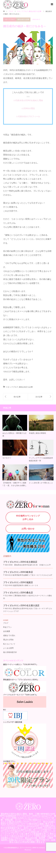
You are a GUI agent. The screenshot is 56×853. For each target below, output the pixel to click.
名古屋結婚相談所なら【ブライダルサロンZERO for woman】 (25, 847)
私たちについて (9, 644)
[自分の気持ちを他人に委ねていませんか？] (15, 396)
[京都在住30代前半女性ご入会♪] (40, 396)
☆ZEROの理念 (28, 108)
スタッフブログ (10, 19)
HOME (5, 620)
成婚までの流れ (9, 635)
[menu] (51, 4)
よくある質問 (8, 648)
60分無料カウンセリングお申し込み (28, 517)
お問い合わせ (28, 528)
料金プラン (7, 627)
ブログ (10, 11)
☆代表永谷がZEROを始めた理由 (28, 100)
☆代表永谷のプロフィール (28, 116)
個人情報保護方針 (10, 652)
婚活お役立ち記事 (23, 19)
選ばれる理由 (8, 640)
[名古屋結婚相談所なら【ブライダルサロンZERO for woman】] (28, 809)
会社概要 (6, 631)
